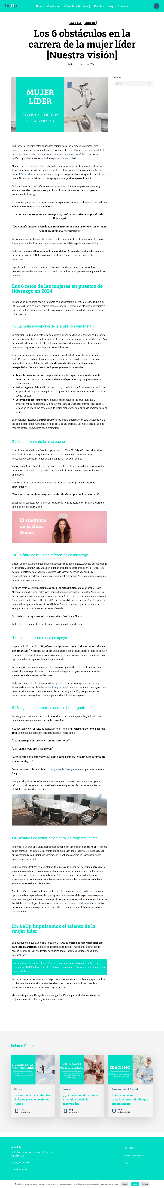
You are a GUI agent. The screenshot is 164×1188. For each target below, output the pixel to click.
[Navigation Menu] (156, 6)
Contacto (122, 6)
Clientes (99, 6)
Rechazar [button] (145, 1184)
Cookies (128, 1163)
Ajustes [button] (124, 1184)
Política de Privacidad (134, 1155)
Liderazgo (90, 22)
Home (39, 6)
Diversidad (75, 22)
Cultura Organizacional (120, 1089)
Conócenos (53, 6)
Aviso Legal (130, 1147)
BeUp (73, 64)
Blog (110, 6)
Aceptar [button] (135, 1184)
